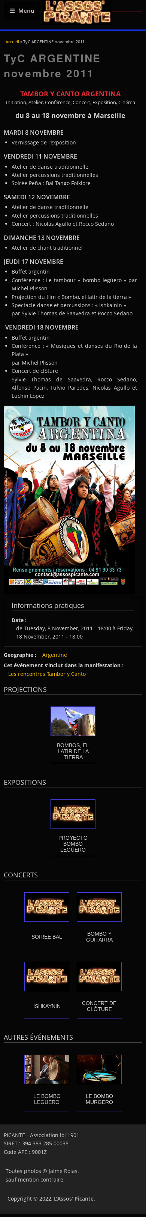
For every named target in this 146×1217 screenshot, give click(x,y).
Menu (26, 11)
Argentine (54, 654)
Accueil (12, 41)
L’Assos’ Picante (74, 1198)
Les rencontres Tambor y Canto (47, 673)
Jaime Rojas (63, 1170)
